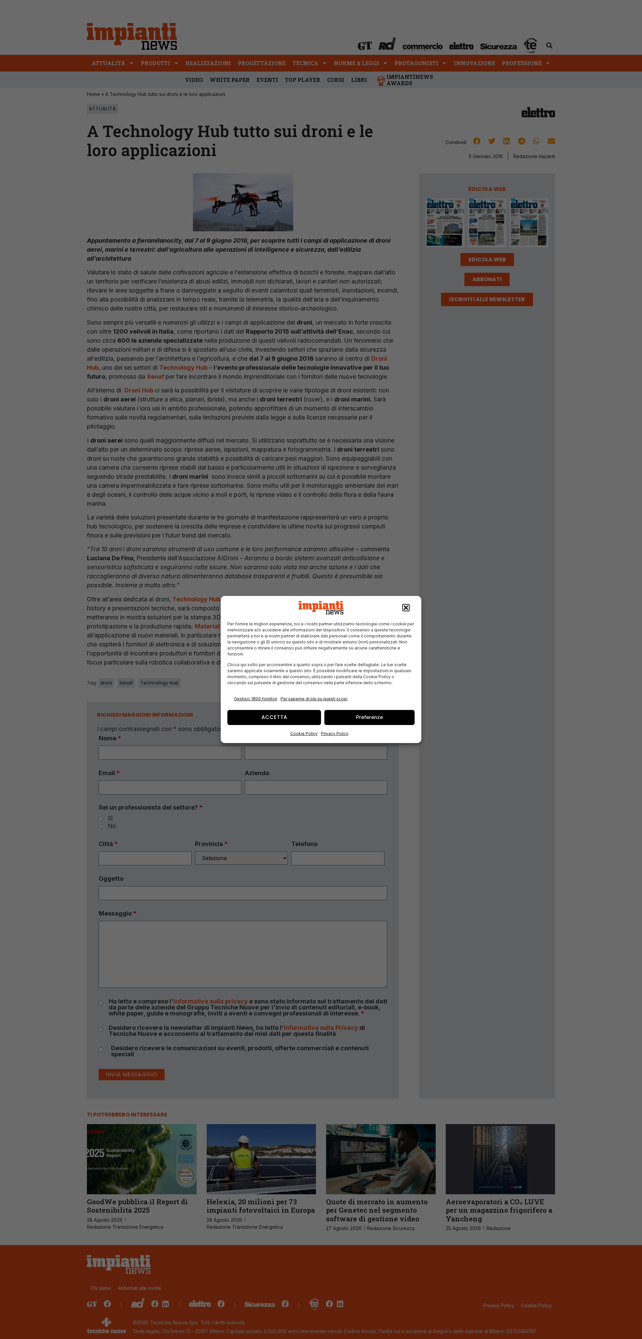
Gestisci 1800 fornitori (255, 698)
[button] (406, 607)
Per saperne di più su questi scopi (314, 698)
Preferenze (369, 717)
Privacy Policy (334, 733)
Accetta (274, 717)
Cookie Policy (304, 733)
